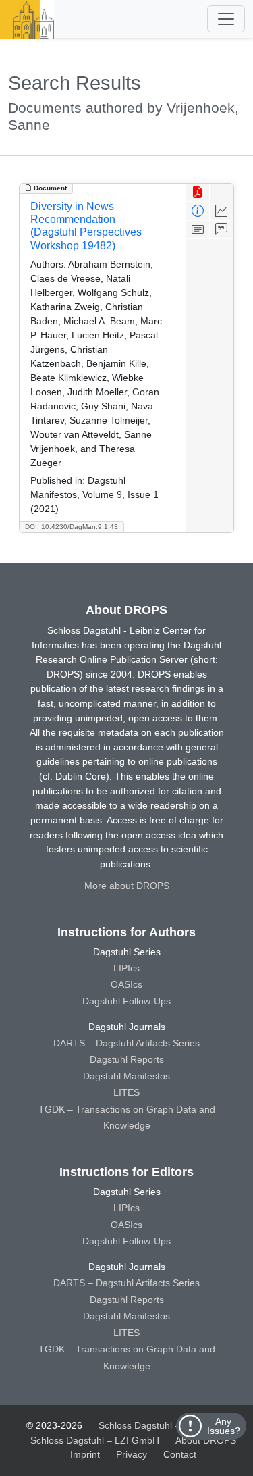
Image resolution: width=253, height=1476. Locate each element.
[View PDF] (198, 193)
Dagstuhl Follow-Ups (126, 1001)
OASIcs (126, 984)
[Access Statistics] (221, 211)
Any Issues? (223, 1426)
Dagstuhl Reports (127, 1059)
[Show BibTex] (221, 230)
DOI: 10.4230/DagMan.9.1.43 (71, 526)
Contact (179, 1454)
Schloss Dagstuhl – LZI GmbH (163, 1425)
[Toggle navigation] (226, 18)
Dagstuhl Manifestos (126, 1076)
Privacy (131, 1454)
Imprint (85, 1454)
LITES (126, 1092)
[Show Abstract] (198, 230)
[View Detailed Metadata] (198, 211)
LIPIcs (126, 968)
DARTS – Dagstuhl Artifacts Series (126, 1043)
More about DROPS (126, 885)
